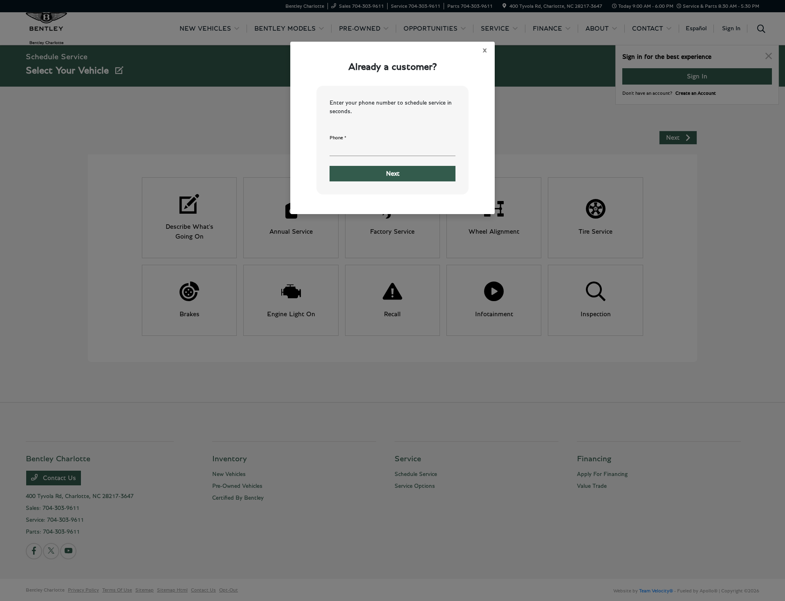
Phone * (338, 137)
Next (392, 173)
